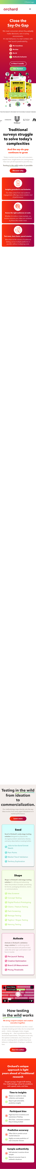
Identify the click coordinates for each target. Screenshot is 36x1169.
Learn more (18, 819)
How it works (18, 64)
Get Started (18, 69)
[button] (30, 9)
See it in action (18, 1050)
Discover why (18, 171)
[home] (11, 9)
